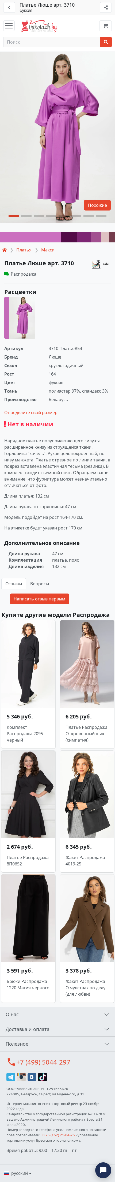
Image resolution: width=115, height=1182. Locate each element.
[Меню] (9, 25)
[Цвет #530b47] (69, 237)
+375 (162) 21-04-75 (58, 1135)
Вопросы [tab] (39, 584)
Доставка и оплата (27, 1029)
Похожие (97, 205)
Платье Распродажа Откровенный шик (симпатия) (87, 733)
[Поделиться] (106, 7)
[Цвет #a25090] (96, 237)
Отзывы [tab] (13, 584)
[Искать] (106, 42)
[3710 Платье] (19, 318)
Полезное (17, 1044)
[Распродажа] (101, 264)
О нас (12, 1014)
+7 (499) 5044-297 (43, 1062)
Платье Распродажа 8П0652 (28, 861)
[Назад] (9, 7)
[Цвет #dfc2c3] (105, 237)
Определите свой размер (30, 412)
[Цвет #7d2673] (84, 237)
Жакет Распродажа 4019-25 (85, 861)
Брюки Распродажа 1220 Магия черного (28, 984)
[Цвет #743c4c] (112, 237)
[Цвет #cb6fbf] (30, 237)
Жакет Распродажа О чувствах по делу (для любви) (85, 987)
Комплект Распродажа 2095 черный (25, 733)
